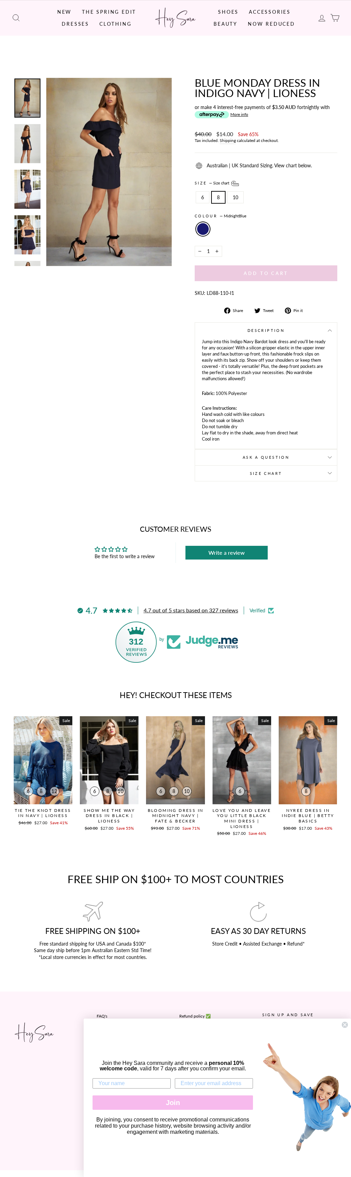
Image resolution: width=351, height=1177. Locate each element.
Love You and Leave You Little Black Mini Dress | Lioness (242, 818)
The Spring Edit (109, 12)
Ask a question (266, 457)
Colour (220, 216)
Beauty (226, 24)
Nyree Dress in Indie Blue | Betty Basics (308, 816)
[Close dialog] (344, 1024)
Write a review (226, 552)
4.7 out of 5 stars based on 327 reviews (191, 610)
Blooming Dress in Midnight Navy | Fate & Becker (176, 816)
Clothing (115, 24)
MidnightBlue (203, 229)
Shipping (228, 140)
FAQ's (102, 1016)
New (64, 12)
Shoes (228, 12)
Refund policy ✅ (195, 1016)
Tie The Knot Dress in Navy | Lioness (43, 813)
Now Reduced (271, 24)
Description (266, 330)
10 (235, 197)
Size (212, 183)
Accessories (270, 12)
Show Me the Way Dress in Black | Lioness (109, 816)
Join (173, 1102)
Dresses (75, 24)
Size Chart (266, 473)
